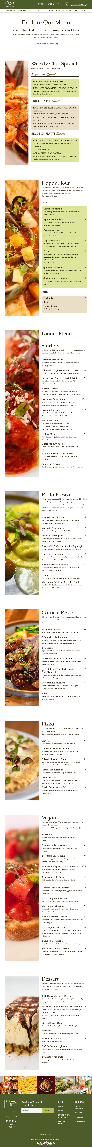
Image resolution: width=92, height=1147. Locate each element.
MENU (60, 1111)
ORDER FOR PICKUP (79, 1107)
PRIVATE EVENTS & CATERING (53, 4)
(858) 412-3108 (66, 4)
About (28, 4)
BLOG (63, 4)
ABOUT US (62, 1106)
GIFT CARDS (79, 1117)
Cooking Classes (41, 4)
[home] (10, 4)
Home (22, 4)
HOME (60, 1102)
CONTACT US (79, 1102)
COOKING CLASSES (61, 1123)
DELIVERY (78, 1113)
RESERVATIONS (80, 1121)
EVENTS (34, 4)
